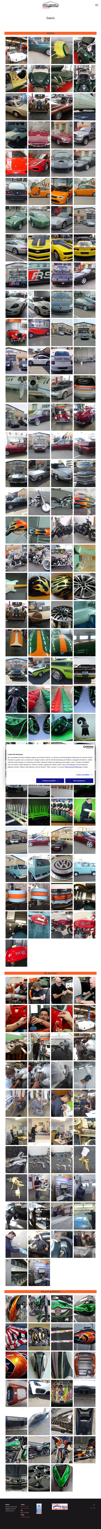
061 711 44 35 (25, 1506)
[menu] (96, 5)
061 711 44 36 (25, 1508)
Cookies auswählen (83, 775)
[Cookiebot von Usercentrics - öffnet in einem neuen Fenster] (84, 747)
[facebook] (94, 1505)
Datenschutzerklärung (73, 767)
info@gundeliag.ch (25, 1517)
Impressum (93, 1508)
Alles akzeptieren (79, 781)
